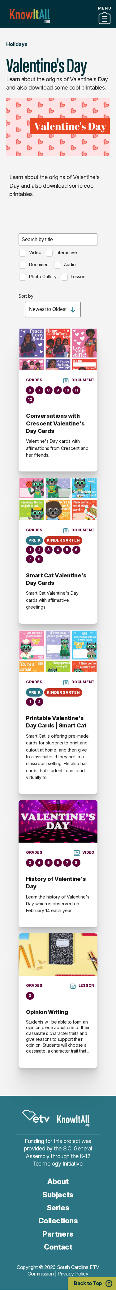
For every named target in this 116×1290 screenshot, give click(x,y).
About (58, 1181)
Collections (58, 1220)
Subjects (57, 1194)
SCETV (36, 1116)
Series (58, 1207)
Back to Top (88, 1283)
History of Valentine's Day (56, 883)
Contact (58, 1246)
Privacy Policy (73, 1274)
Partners (58, 26)
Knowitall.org (30, 16)
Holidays (17, 44)
